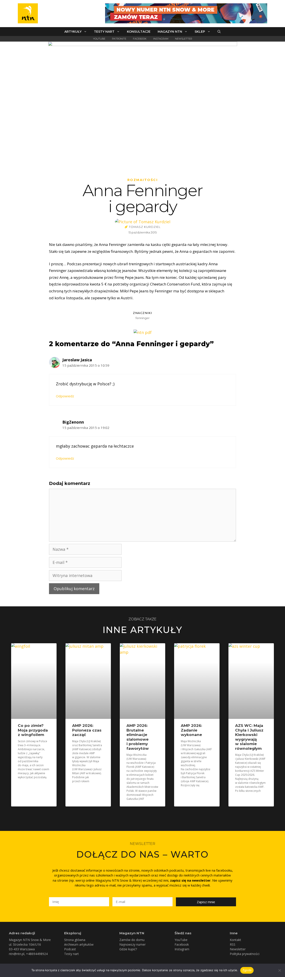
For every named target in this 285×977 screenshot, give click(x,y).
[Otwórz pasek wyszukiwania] (219, 31)
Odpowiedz (65, 396)
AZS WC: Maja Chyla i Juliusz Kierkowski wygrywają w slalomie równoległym (249, 736)
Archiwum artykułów (79, 944)
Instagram (160, 38)
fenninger (143, 318)
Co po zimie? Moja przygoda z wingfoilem (33, 730)
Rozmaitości (142, 180)
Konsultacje (139, 32)
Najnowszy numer (132, 944)
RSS (232, 944)
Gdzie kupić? (128, 949)
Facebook (140, 38)
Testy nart (104, 32)
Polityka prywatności (244, 954)
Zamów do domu (132, 940)
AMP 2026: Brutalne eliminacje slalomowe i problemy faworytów (137, 736)
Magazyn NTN (170, 32)
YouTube (99, 38)
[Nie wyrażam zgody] (279, 970)
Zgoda (246, 970)
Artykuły (72, 32)
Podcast (70, 949)
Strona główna (74, 940)
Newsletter (183, 38)
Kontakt (235, 940)
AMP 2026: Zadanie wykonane (191, 730)
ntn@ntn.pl (16, 954)
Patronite (119, 38)
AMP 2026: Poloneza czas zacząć (87, 730)
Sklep (200, 32)
